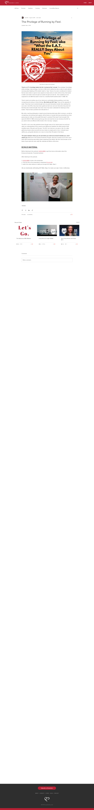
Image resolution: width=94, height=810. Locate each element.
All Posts (17, 8)
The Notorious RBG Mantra (23, 238)
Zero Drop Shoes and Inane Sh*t (68, 239)
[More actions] (71, 17)
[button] (77, 8)
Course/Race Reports (54, 8)
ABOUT (36, 793)
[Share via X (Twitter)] (25, 210)
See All (77, 222)
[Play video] (47, 187)
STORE (47, 793)
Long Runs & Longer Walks (46, 238)
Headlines (30, 8)
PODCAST (56, 793)
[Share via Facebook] (22, 210)
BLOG (51, 793)
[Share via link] (32, 210)
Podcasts (23, 8)
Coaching (37, 8)
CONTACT (42, 793)
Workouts (44, 8)
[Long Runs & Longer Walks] (47, 230)
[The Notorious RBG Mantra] (25, 230)
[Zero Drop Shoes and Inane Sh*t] (69, 230)
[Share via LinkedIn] (29, 210)
